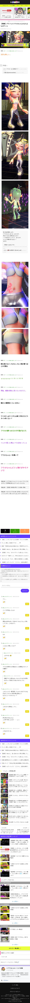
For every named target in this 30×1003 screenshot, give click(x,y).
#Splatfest (16, 246)
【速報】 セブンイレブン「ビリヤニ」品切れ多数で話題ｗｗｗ (16, 562)
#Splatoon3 (5, 246)
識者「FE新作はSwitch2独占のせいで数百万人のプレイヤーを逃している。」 (16, 546)
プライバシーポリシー (15, 991)
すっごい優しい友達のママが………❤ (11, 542)
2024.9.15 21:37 (16, 607)
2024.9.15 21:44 (16, 618)
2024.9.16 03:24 (16, 664)
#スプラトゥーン (11, 246)
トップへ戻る (15, 985)
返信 (27, 604)
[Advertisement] (15, 512)
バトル (26, 5)
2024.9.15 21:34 (16, 596)
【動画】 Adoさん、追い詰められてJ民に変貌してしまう (16, 549)
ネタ (22, 5)
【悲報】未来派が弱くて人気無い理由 (15, 487)
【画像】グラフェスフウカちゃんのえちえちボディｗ (16, 21)
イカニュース (5, 5)
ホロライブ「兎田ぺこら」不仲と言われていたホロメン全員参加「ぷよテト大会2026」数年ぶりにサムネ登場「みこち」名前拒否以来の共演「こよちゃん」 (16, 555)
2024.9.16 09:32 (17, 675)
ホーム (2, 21)
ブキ (18, 5)
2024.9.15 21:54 (16, 632)
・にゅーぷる (4, 956)
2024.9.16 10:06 (16, 704)
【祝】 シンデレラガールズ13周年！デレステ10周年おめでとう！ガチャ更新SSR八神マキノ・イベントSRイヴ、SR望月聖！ (16, 539)
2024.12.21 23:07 (16, 728)
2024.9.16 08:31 (16, 689)
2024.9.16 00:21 (16, 643)
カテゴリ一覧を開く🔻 (15, 948)
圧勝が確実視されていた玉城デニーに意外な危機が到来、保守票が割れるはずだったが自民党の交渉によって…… (16, 760)
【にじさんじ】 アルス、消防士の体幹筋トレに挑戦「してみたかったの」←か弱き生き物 (16, 559)
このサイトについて (15, 988)
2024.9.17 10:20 (16, 715)
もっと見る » (15, 901)
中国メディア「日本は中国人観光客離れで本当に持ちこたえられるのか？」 (16, 763)
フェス (5, 21)
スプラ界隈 (12, 5)
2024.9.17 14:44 (17, 653)
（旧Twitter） (6, 980)
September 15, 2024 (20, 72)
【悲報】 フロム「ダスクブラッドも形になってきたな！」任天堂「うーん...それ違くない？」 (16, 552)
